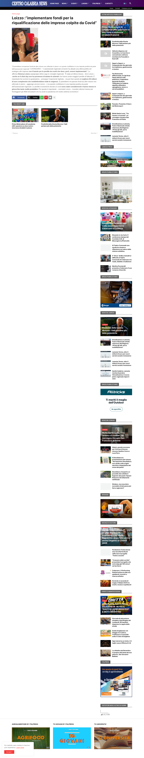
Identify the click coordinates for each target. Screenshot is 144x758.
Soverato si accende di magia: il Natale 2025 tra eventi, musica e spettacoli (121, 583)
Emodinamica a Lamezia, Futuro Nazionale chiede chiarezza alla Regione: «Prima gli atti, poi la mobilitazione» (121, 127)
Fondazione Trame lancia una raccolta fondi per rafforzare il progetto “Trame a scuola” (121, 552)
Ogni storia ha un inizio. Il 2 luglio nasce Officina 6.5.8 (122, 642)
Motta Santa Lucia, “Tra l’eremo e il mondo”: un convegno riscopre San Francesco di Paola (120, 116)
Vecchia (93, 133)
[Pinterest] (46, 97)
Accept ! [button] (9, 752)
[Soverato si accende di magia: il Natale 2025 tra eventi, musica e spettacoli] (105, 583)
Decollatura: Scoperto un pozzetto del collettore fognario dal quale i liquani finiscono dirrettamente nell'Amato (121, 475)
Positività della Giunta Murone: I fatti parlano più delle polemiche (54, 125)
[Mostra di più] (54, 97)
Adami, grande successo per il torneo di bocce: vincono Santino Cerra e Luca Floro (121, 450)
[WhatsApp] (42, 97)
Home (111, 8)
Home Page (54, 3)
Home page (16, 14)
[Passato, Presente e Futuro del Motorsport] (105, 106)
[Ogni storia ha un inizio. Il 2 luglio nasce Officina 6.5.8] (105, 643)
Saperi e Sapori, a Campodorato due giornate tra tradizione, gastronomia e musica (122, 66)
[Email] (50, 97)
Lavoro (84, 3)
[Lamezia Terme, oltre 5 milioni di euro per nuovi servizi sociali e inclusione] (105, 138)
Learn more (20, 747)
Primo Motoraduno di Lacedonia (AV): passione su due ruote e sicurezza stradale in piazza (23, 126)
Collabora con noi (127, 8)
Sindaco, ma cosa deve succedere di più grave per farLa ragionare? (121, 486)
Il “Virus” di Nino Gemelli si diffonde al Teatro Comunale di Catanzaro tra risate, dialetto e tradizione (122, 258)
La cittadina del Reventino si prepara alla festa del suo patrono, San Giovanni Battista (122, 653)
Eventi (74, 3)
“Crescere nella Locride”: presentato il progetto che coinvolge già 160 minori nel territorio (121, 563)
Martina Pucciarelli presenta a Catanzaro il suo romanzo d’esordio (122, 268)
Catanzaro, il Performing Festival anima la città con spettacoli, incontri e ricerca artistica (121, 573)
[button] (125, 3)
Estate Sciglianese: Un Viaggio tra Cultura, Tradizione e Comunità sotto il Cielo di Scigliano (121, 633)
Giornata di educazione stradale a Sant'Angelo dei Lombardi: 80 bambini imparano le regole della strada (121, 622)
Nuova (15, 133)
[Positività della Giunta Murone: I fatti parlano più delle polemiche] (105, 44)
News (64, 3)
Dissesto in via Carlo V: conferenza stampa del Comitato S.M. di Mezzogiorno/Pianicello (120, 238)
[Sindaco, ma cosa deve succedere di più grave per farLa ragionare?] (105, 486)
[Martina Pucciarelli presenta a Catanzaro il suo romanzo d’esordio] (105, 268)
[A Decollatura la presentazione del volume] (105, 460)
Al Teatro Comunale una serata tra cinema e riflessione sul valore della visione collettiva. (121, 248)
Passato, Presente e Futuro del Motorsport (121, 105)
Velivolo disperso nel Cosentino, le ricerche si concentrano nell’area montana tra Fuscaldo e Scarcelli (121, 55)
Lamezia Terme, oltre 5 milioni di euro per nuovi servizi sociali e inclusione (121, 138)
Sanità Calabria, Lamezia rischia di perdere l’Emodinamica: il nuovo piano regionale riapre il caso (121, 375)
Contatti (109, 3)
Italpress (96, 3)
